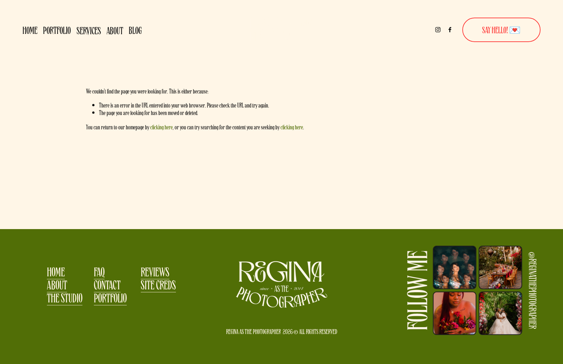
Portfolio (57, 29)
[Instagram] (438, 29)
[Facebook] (450, 29)
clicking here (161, 127)
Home (29, 29)
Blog (135, 29)
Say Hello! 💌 (501, 29)
